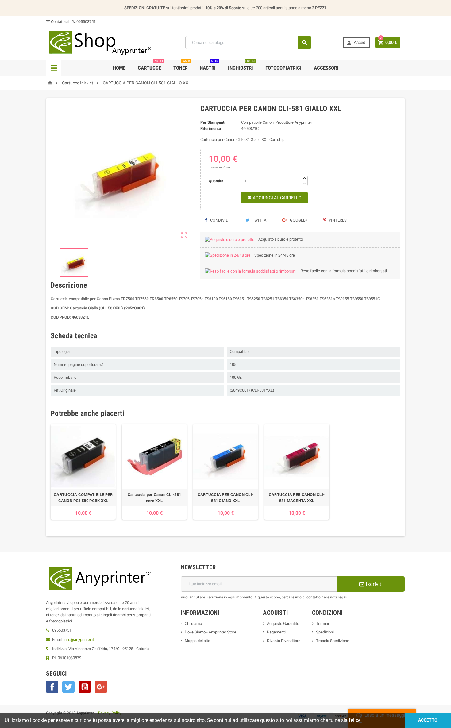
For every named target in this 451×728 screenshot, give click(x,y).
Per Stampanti (212, 122)
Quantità (216, 181)
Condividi (219, 220)
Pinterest (338, 220)
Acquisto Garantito (283, 623)
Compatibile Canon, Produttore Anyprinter (276, 122)
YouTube (85, 687)
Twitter (68, 687)
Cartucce (150, 65)
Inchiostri (241, 65)
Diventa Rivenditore (283, 640)
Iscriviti (373, 584)
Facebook (52, 687)
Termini (322, 623)
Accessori (326, 68)
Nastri (209, 65)
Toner (181, 65)
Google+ (298, 220)
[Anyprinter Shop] (99, 42)
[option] (83, 472)
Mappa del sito (197, 640)
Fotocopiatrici (283, 68)
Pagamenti (276, 632)
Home (119, 68)
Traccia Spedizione (332, 640)
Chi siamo (193, 623)
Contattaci (59, 21)
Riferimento (210, 128)
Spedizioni (325, 632)
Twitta (258, 220)
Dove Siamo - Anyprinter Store (210, 632)
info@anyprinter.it (79, 639)
